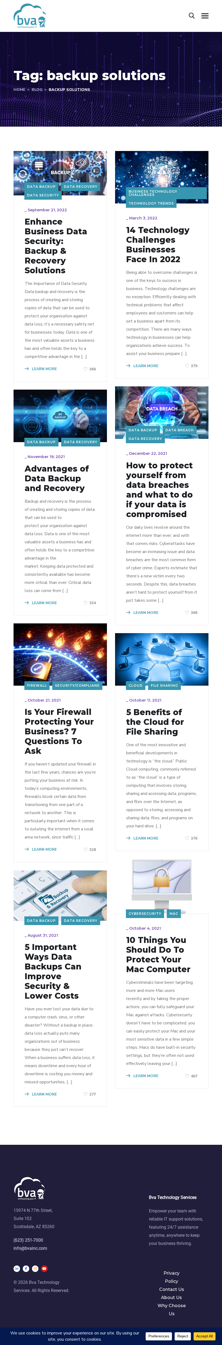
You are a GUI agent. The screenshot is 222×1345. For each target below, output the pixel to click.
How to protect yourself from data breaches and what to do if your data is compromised (159, 490)
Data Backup (41, 187)
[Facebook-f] (26, 1268)
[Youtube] (44, 1268)
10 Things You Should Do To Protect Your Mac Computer (158, 954)
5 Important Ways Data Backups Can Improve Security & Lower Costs (53, 971)
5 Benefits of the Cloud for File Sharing (155, 722)
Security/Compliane (77, 685)
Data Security (43, 195)
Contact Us (171, 1289)
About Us (171, 1297)
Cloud (136, 685)
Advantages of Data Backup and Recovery (57, 478)
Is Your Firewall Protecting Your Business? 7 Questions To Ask (59, 731)
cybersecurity (145, 914)
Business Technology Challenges (153, 193)
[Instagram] (35, 1268)
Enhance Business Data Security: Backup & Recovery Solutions (56, 246)
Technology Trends (151, 203)
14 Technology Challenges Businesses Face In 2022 (158, 244)
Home (19, 89)
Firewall (37, 685)
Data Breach (179, 430)
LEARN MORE (44, 368)
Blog (37, 89)
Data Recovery (80, 187)
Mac (173, 914)
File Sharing (164, 685)
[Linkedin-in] (17, 1268)
